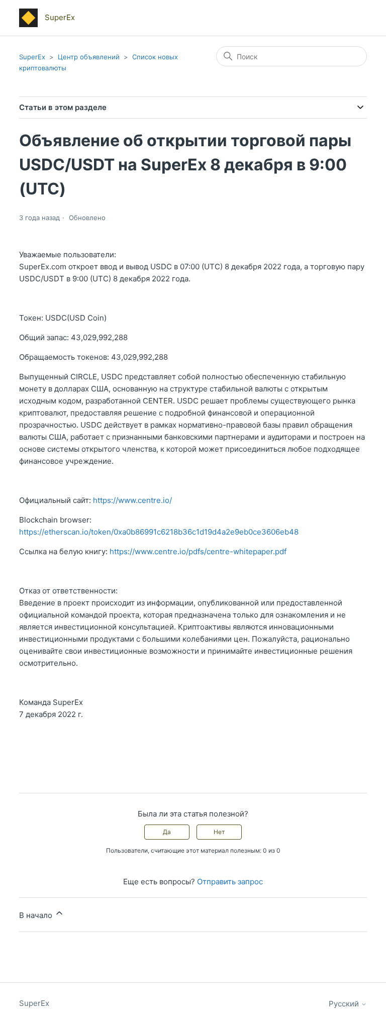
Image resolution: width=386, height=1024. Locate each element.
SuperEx (32, 57)
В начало (36, 915)
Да (167, 832)
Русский (345, 1003)
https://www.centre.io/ (132, 500)
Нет (219, 832)
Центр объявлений (89, 57)
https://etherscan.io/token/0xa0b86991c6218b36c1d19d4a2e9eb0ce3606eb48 (159, 532)
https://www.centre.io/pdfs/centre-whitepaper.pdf (198, 551)
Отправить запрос (230, 881)
